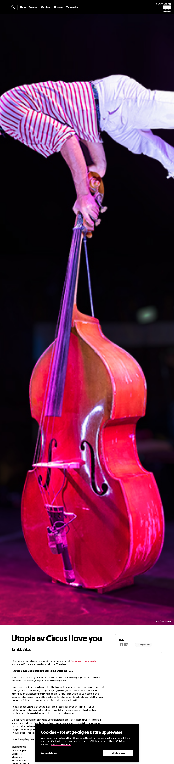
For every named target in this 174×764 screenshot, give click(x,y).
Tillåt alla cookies (118, 753)
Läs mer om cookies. (61, 744)
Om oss (58, 7)
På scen (33, 7)
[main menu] (7, 7)
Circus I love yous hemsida (83, 661)
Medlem (46, 7)
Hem (23, 7)
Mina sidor (72, 7)
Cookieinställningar (49, 753)
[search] (13, 7)
